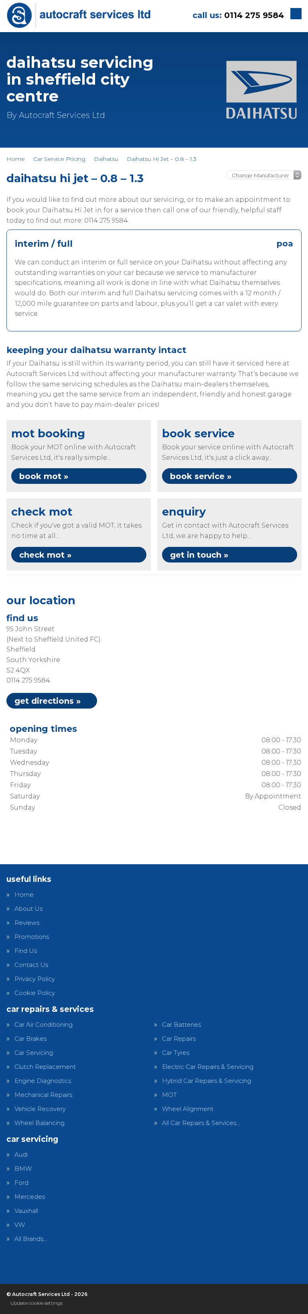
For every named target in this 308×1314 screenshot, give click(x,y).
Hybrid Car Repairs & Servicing (206, 1081)
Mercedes (29, 1197)
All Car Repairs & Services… (201, 1123)
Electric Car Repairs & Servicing (207, 1067)
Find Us (25, 951)
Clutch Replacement (45, 1067)
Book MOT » (43, 476)
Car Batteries (181, 1025)
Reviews (26, 923)
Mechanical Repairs (43, 1095)
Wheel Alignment (187, 1109)
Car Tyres (175, 1053)
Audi (21, 1155)
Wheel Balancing (39, 1123)
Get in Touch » (199, 555)
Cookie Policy (34, 993)
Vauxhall (26, 1211)
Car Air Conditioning (43, 1025)
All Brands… (30, 1239)
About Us (28, 909)
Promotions (31, 937)
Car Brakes (30, 1039)
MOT (169, 1095)
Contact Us (31, 965)
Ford (21, 1183)
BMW (23, 1169)
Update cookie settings (36, 1303)
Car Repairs (179, 1039)
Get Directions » (47, 701)
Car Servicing (33, 1053)
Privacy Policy (34, 979)
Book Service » (200, 476)
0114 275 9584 (238, 15)
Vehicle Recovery (40, 1109)
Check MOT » (45, 555)
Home (24, 895)
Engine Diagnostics (42, 1081)
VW (19, 1225)
